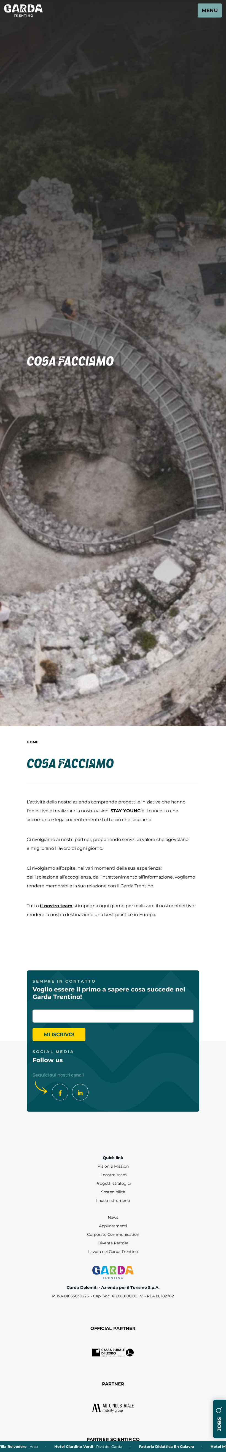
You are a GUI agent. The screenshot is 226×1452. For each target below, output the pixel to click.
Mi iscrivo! (59, 1035)
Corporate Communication (113, 1234)
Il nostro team (113, 1174)
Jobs (219, 1423)
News (113, 1217)
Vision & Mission (113, 1166)
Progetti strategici (113, 1183)
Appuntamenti (113, 1225)
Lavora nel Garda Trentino (113, 1251)
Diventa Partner (113, 1243)
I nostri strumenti (113, 1200)
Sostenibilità (113, 1191)
